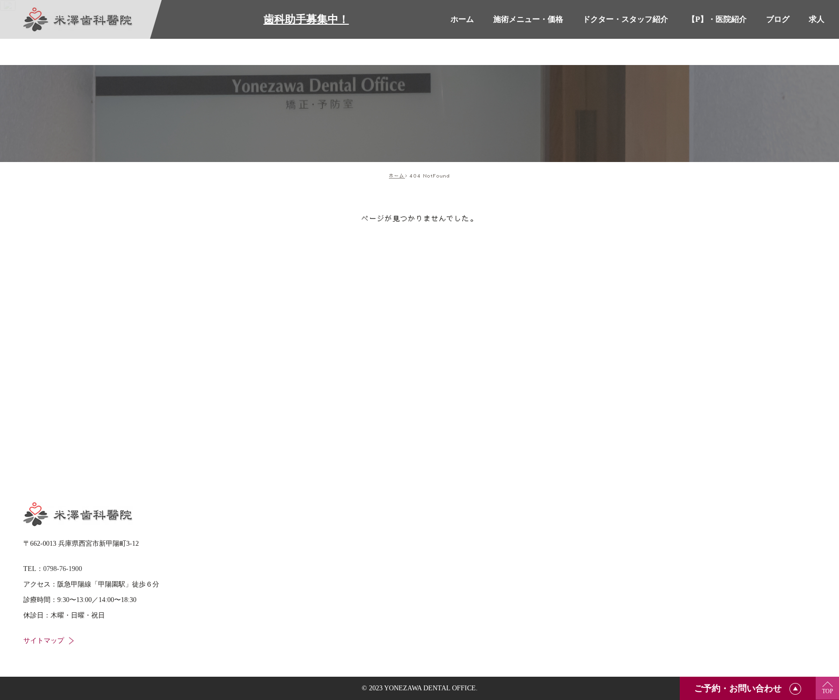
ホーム (397, 175)
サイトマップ (43, 640)
